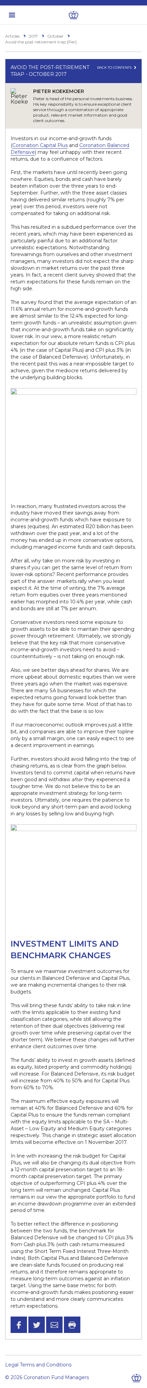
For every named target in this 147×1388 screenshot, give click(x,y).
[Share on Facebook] (19, 1325)
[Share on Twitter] (36, 1325)
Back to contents (115, 67)
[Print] (72, 1325)
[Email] (54, 1325)
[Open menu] (11, 15)
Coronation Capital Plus (40, 145)
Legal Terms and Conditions (38, 1365)
